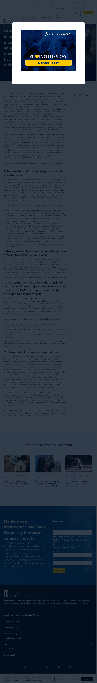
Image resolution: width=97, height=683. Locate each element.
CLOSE (81, 26)
